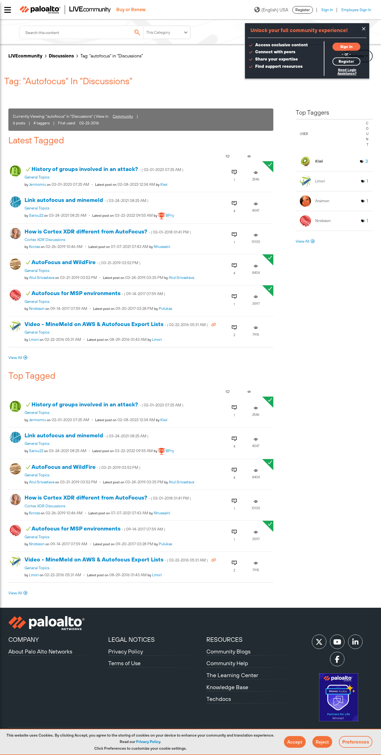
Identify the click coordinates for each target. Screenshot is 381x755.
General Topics (37, 177)
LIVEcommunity (25, 55)
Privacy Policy (148, 741)
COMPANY (23, 639)
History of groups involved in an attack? (107, 169)
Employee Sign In (356, 10)
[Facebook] (337, 659)
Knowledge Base (227, 687)
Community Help (227, 663)
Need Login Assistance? (346, 72)
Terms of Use (124, 663)
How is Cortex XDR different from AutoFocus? (108, 231)
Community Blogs (228, 651)
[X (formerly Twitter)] (319, 642)
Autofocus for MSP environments (98, 293)
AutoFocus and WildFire (86, 262)
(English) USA (274, 9)
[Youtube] (337, 642)
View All (15, 357)
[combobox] (86, 32)
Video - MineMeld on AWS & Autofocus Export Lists (117, 324)
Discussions (61, 55)
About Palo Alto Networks (40, 651)
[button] (295, 742)
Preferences (355, 741)
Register (302, 10)
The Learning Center (232, 675)
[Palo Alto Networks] (57, 623)
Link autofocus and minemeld (86, 200)
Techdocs (218, 699)
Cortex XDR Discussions (45, 239)
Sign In (327, 10)
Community (123, 116)
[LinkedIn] (355, 642)
